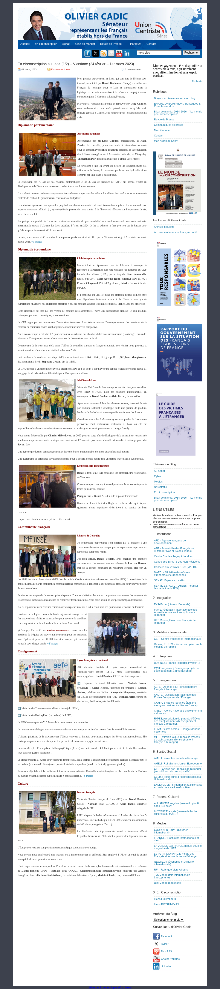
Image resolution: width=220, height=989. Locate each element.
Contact (151, 43)
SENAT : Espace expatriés (169, 580)
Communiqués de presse (168, 124)
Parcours (135, 43)
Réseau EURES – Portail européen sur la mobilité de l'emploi (178, 645)
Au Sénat (159, 470)
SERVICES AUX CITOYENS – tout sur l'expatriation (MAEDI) (176, 587)
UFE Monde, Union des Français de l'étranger (175, 621)
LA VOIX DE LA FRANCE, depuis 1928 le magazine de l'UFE (178, 847)
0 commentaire (133, 69)
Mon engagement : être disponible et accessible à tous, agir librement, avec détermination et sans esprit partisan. (177, 73)
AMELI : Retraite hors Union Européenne (178, 763)
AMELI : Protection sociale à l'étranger (176, 758)
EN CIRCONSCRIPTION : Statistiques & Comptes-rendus (177, 105)
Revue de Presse (111, 43)
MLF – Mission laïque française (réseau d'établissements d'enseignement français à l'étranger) (177, 740)
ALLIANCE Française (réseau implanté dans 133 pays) (176, 805)
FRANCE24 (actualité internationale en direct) (177, 839)
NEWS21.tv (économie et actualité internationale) (174, 863)
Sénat (66, 43)
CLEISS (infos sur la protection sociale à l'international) (177, 778)
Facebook (167, 936)
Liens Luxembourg (165, 899)
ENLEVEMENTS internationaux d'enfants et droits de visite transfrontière (178, 786)
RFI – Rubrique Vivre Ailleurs (171, 869)
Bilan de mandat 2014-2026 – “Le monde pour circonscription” (178, 113)
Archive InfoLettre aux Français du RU (176, 232)
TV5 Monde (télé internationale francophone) (172, 876)
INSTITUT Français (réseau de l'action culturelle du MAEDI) (176, 812)
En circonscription (46, 43)
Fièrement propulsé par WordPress (110, 987)
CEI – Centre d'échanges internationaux (177, 638)
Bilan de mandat (85, 43)
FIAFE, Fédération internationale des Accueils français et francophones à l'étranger (175, 612)
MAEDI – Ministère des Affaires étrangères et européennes (172, 574)
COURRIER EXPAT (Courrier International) (171, 831)
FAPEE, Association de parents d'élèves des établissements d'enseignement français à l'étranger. (177, 721)
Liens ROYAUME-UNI (166, 904)
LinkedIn (166, 966)
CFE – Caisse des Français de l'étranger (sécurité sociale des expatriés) (177, 770)
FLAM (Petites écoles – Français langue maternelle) (177, 730)
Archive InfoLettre (164, 226)
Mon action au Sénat (166, 140)
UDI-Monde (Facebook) (168, 882)
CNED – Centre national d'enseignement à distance (178, 712)
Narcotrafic (160, 487)
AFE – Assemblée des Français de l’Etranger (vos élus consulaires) (174, 550)
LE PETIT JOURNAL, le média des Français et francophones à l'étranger (175, 855)
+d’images (36, 241)
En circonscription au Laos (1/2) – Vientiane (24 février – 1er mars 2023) (76, 64)
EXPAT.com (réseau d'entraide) (172, 604)
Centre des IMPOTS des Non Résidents (177, 561)
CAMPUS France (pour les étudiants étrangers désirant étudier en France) (175, 704)
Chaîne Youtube (170, 959)
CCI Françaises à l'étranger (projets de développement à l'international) (176, 669)
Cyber (157, 476)
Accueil (25, 43)
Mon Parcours (162, 130)
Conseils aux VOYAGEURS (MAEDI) (175, 567)
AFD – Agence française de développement (170, 542)
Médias (158, 481)
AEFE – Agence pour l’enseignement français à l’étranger (175, 688)
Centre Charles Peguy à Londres (173, 556)
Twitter (164, 944)
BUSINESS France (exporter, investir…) (177, 662)
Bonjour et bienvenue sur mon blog (174, 98)
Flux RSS (166, 951)
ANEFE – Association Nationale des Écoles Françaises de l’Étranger (175, 696)
